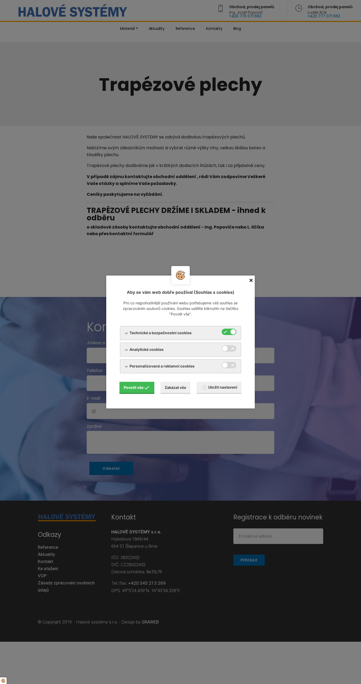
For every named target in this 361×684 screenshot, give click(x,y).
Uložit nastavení (222, 387)
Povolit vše (134, 387)
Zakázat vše (175, 387)
